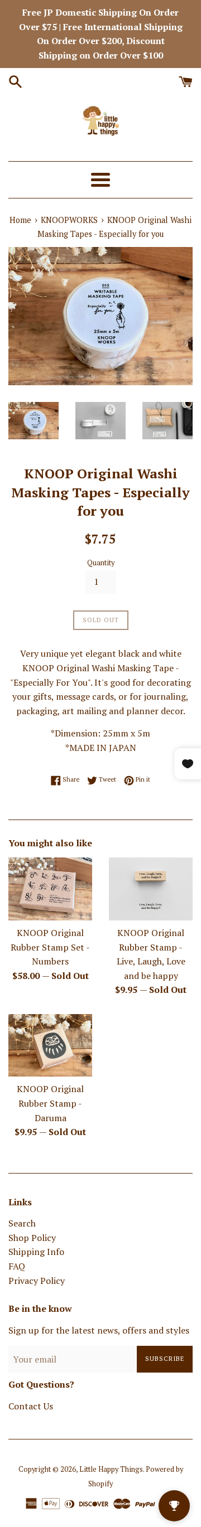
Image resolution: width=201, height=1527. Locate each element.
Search (22, 1223)
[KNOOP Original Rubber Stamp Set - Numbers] (50, 888)
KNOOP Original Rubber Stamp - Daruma (50, 1103)
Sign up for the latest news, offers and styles (98, 1330)
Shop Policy (32, 1238)
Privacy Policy (36, 1280)
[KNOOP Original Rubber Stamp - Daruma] (50, 1045)
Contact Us (30, 1406)
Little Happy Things (111, 1469)
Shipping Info (36, 1251)
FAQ (16, 1266)
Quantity (100, 563)
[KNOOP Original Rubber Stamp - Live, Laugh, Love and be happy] (151, 888)
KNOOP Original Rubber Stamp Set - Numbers (50, 947)
